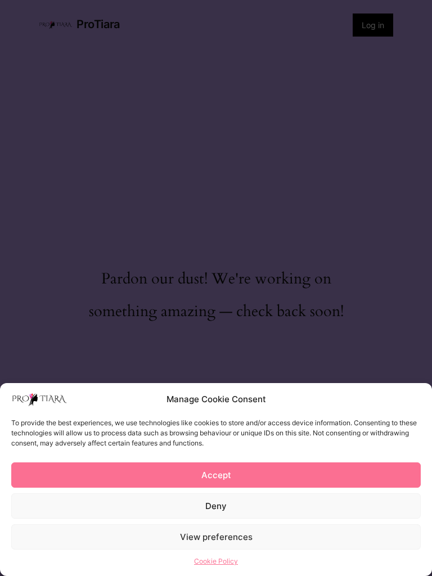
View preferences (216, 537)
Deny (216, 506)
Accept (216, 475)
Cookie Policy (216, 561)
